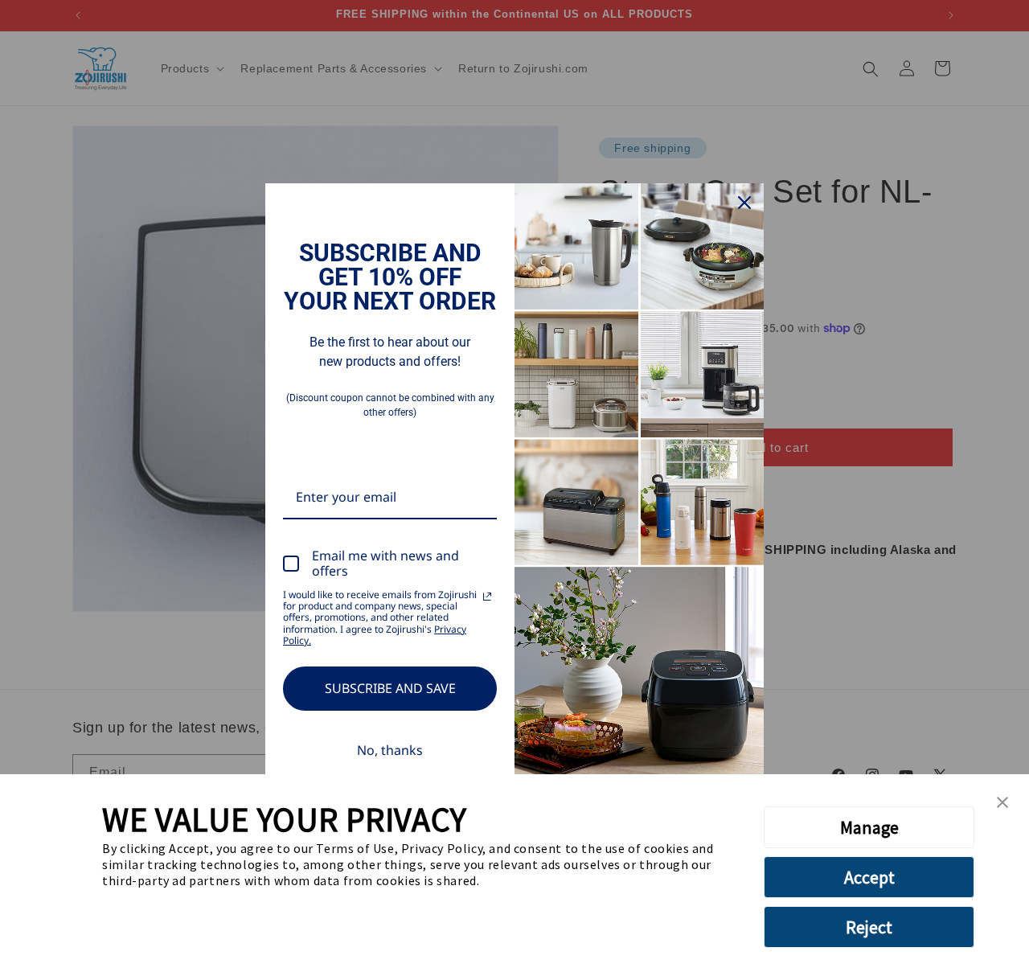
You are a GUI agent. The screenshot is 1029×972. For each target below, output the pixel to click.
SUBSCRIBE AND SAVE (390, 688)
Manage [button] (869, 827)
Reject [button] (869, 927)
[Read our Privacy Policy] (487, 596)
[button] (1002, 803)
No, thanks (390, 750)
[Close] (744, 202)
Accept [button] (869, 877)
